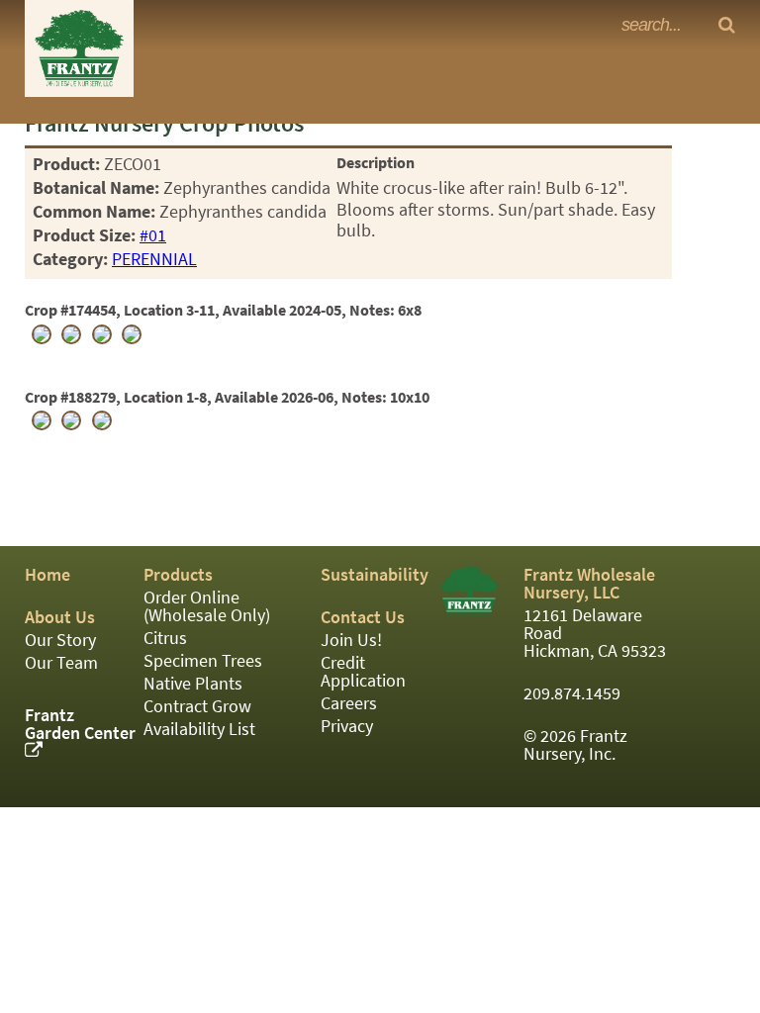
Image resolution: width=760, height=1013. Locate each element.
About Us (60, 617)
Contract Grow (197, 706)
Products (178, 575)
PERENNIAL (154, 259)
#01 (153, 235)
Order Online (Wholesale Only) (206, 606)
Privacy (347, 726)
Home (47, 575)
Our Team (61, 663)
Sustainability (374, 575)
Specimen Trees (202, 661)
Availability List (199, 729)
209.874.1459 (571, 693)
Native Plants (192, 683)
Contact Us (363, 617)
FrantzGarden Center (80, 724)
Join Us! (351, 640)
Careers (349, 703)
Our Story (60, 640)
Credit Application (363, 671)
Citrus (165, 638)
